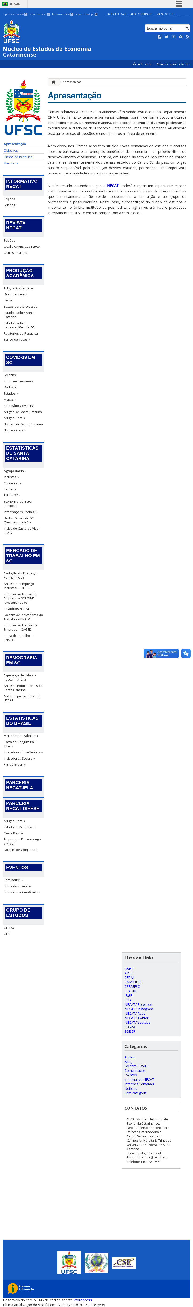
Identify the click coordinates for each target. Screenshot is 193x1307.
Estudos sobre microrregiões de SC (19, 325)
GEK (7, 934)
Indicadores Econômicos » (23, 752)
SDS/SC (130, 1027)
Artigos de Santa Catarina (23, 412)
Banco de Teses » (17, 339)
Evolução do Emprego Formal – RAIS (20, 575)
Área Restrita (142, 64)
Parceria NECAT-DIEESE (23, 806)
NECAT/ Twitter (136, 1018)
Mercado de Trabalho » (21, 736)
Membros (11, 163)
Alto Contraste (141, 14)
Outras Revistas (15, 252)
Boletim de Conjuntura (20, 850)
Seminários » (13, 880)
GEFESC (9, 927)
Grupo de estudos (18, 913)
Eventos (17, 867)
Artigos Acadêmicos (18, 288)
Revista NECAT (16, 225)
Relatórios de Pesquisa (21, 333)
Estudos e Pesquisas (19, 827)
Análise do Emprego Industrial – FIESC (19, 585)
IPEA (128, 1000)
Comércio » (12, 483)
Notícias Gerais (15, 430)
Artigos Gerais (14, 418)
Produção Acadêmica (20, 273)
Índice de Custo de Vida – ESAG (22, 530)
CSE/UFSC (132, 986)
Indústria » (11, 477)
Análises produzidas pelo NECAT (22, 698)
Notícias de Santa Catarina (23, 424)
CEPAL (130, 977)
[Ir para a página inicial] (52, 82)
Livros (8, 300)
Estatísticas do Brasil (22, 721)
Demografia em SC (21, 660)
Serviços (10, 489)
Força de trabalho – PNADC (18, 637)
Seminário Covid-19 (18, 405)
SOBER (130, 1031)
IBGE (128, 995)
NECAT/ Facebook (139, 1004)
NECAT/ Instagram (139, 1009)
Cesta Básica (13, 833)
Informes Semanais (18, 381)
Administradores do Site (173, 64)
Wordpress (83, 1300)
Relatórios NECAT (16, 609)
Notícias (131, 1088)
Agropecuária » (15, 471)
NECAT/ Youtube (137, 1022)
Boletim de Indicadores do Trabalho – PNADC (23, 617)
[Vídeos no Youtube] (174, 37)
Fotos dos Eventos (18, 886)
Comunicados (135, 1070)
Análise (130, 1057)
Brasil (15, 4)
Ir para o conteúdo (15, 14)
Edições (9, 199)
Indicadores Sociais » (19, 758)
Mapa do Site (165, 14)
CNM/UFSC (133, 982)
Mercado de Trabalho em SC (23, 555)
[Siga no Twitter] (167, 37)
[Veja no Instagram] (181, 37)
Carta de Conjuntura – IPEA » (20, 744)
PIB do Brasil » (14, 764)
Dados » (10, 387)
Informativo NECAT (22, 184)
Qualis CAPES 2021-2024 (22, 246)
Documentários (15, 294)
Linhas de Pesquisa (18, 157)
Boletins (10, 375)
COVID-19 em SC (20, 360)
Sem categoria (136, 1093)
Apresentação (15, 144)
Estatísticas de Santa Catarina (22, 453)
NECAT (113, 185)
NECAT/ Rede (135, 1013)
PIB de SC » (12, 495)
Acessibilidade (117, 14)
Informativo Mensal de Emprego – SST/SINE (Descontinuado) (20, 598)
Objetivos (11, 150)
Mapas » (10, 399)
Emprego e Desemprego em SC (22, 841)
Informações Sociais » (20, 512)
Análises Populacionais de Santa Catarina (23, 687)
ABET (129, 968)
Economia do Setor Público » (18, 503)
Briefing (9, 205)
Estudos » (11, 393)
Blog (128, 1061)
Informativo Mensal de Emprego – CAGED (20, 627)
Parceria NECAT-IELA (19, 785)
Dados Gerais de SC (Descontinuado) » (19, 520)
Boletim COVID (136, 1066)
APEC (129, 973)
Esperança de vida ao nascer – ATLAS (20, 677)
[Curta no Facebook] (159, 37)
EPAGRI (130, 991)
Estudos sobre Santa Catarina (19, 314)
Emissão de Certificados (22, 892)
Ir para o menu (39, 14)
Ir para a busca (62, 14)
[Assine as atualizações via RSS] (188, 37)
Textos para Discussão (21, 306)
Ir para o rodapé (86, 14)
